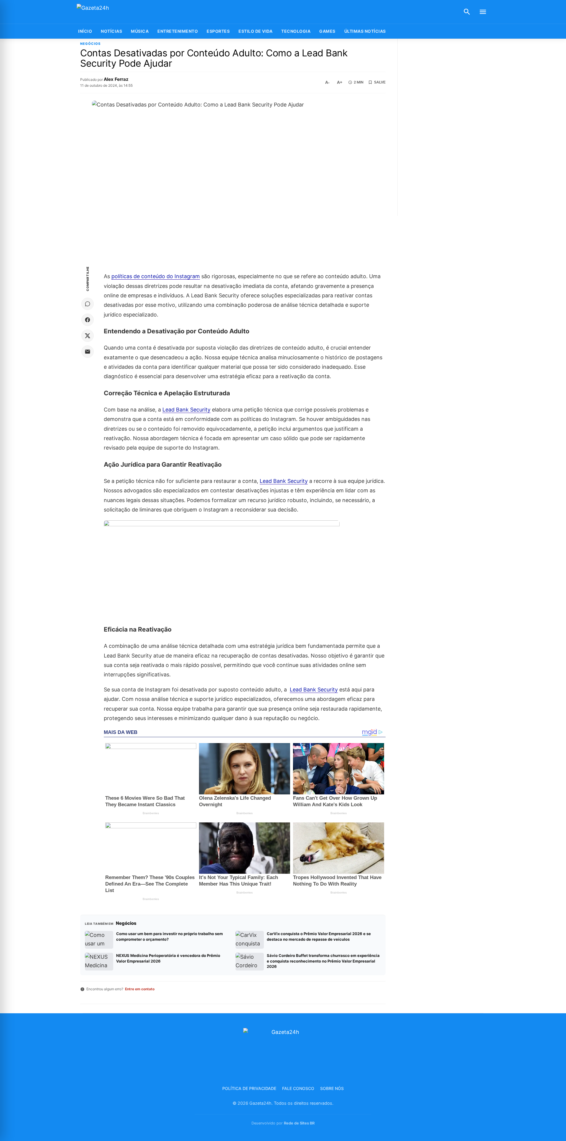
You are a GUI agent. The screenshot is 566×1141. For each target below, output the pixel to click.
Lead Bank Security (186, 409)
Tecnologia (295, 31)
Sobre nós (332, 1088)
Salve (380, 82)
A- (327, 82)
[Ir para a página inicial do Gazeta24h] (113, 12)
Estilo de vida (255, 31)
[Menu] (482, 11)
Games (327, 31)
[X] (87, 335)
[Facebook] (87, 320)
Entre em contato (139, 989)
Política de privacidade (249, 1088)
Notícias (111, 31)
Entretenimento (177, 31)
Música (140, 31)
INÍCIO (85, 31)
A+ (339, 82)
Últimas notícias (365, 31)
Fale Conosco (298, 1088)
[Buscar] (466, 11)
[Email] (87, 351)
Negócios (90, 43)
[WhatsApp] (87, 304)
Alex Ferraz (116, 79)
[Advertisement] (446, 127)
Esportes (218, 31)
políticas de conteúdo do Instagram (155, 276)
